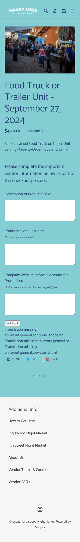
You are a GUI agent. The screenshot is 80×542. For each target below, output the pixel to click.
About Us (16, 457)
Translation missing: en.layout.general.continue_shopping (34, 332)
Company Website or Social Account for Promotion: (36, 278)
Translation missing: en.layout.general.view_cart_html (31, 350)
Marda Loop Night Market (38, 521)
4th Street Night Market (27, 445)
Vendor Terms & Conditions (31, 470)
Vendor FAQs (19, 482)
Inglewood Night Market (28, 433)
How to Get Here (22, 421)
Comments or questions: (24, 231)
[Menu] (72, 11)
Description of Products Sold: (28, 194)
